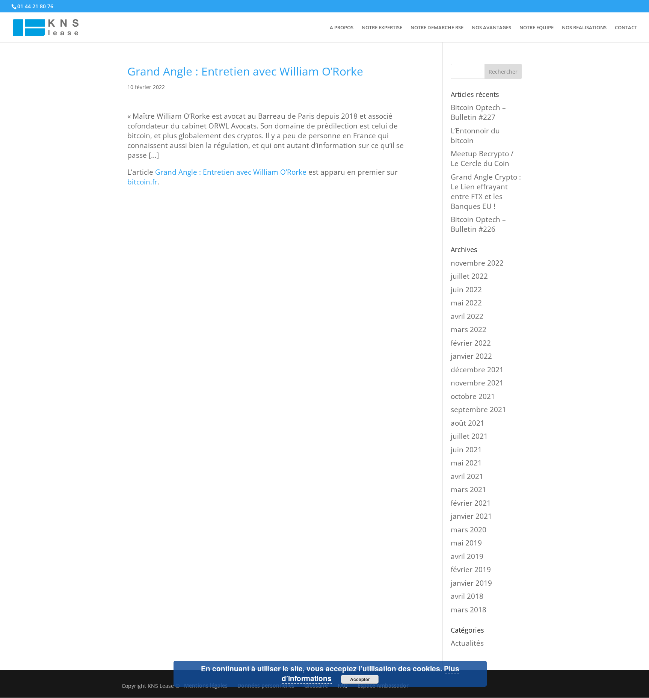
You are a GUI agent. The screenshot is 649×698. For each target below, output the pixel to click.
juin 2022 (466, 290)
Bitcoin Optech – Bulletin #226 (478, 224)
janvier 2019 (471, 583)
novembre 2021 (477, 383)
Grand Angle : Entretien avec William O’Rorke (230, 172)
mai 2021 (466, 463)
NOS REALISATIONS (584, 28)
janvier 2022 (471, 356)
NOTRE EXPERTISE (382, 28)
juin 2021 (466, 450)
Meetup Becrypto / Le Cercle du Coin (482, 158)
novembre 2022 (477, 263)
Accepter (360, 679)
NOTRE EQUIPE (536, 28)
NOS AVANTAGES (491, 28)
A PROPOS (341, 28)
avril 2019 (467, 556)
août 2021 (467, 423)
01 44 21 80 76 (35, 6)
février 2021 (471, 503)
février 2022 (471, 343)
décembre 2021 (477, 370)
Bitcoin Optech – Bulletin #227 (478, 112)
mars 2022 (468, 329)
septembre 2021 (478, 409)
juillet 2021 (469, 436)
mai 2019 (466, 543)
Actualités (467, 643)
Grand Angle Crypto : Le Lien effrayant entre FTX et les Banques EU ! (486, 191)
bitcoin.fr (142, 182)
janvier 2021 (471, 516)
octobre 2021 (473, 396)
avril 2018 (467, 596)
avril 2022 (467, 316)
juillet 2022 (469, 276)
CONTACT (626, 28)
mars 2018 (468, 610)
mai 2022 (466, 303)
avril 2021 (467, 476)
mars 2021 (468, 489)
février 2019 (471, 569)
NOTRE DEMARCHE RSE (437, 28)
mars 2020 (468, 530)
